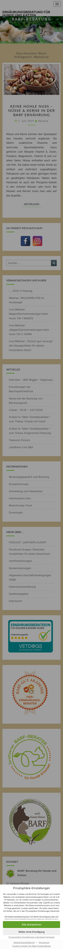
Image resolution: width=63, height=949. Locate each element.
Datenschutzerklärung (24, 942)
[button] (31, 932)
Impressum (44, 942)
